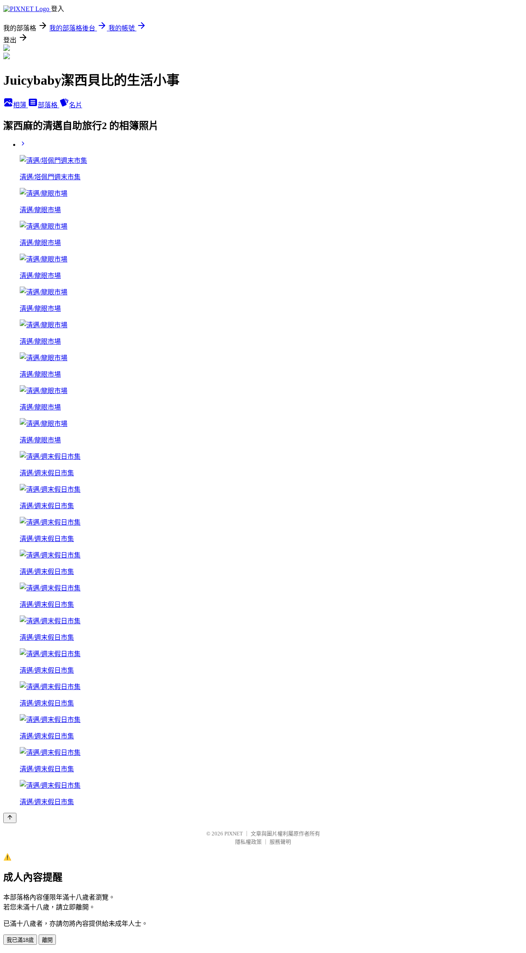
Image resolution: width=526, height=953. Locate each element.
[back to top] (9, 818)
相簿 (20, 105)
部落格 (48, 105)
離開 (47, 940)
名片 (75, 105)
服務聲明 (280, 842)
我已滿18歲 (20, 940)
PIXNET (233, 833)
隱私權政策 (248, 842)
